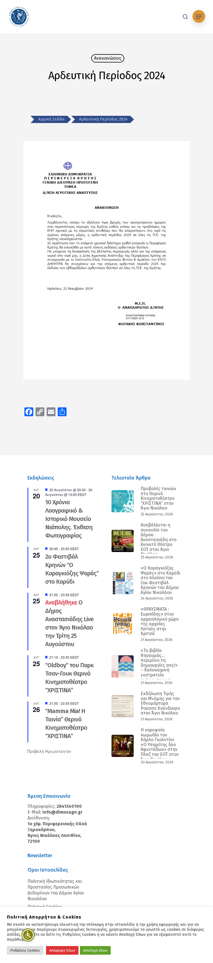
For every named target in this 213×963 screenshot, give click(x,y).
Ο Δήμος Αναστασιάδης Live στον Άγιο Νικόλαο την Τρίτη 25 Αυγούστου (69, 623)
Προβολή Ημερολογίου (49, 751)
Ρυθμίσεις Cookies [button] (25, 950)
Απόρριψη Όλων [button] (62, 950)
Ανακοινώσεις (107, 58)
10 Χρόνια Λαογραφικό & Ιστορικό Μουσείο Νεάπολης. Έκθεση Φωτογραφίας (69, 518)
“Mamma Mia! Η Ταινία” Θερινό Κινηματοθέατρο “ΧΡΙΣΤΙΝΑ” (66, 723)
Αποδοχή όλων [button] (95, 950)
